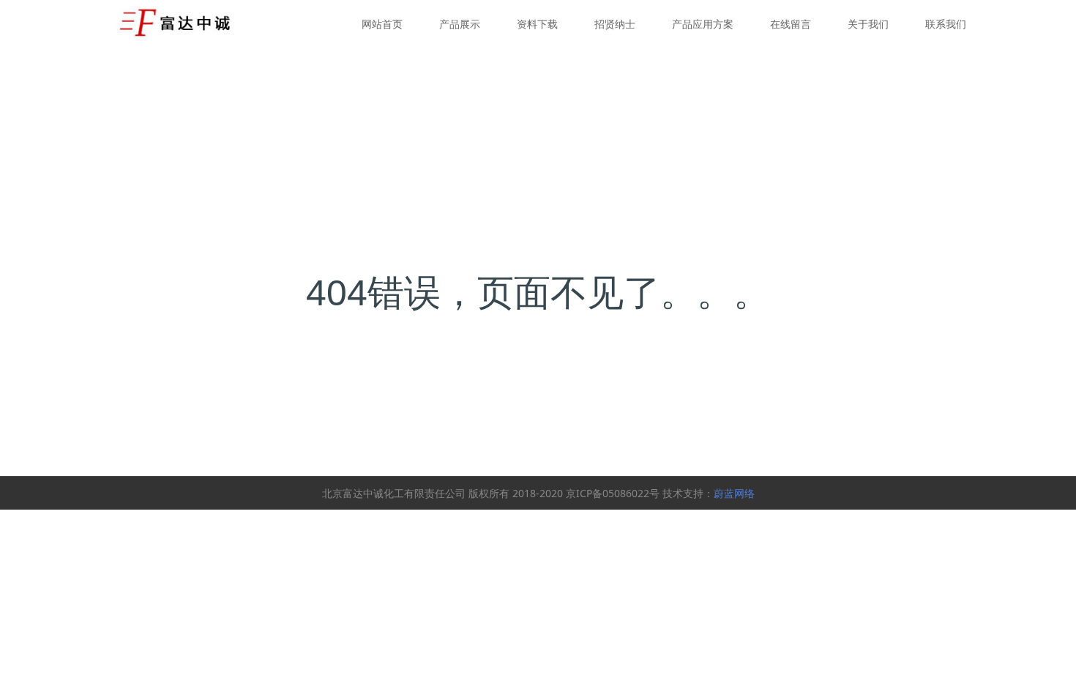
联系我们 (945, 24)
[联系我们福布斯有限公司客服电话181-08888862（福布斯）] (176, 22)
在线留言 (790, 24)
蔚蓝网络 (734, 493)
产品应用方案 (702, 24)
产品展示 (459, 24)
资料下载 (537, 24)
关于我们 (868, 24)
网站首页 (382, 24)
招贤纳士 (614, 24)
